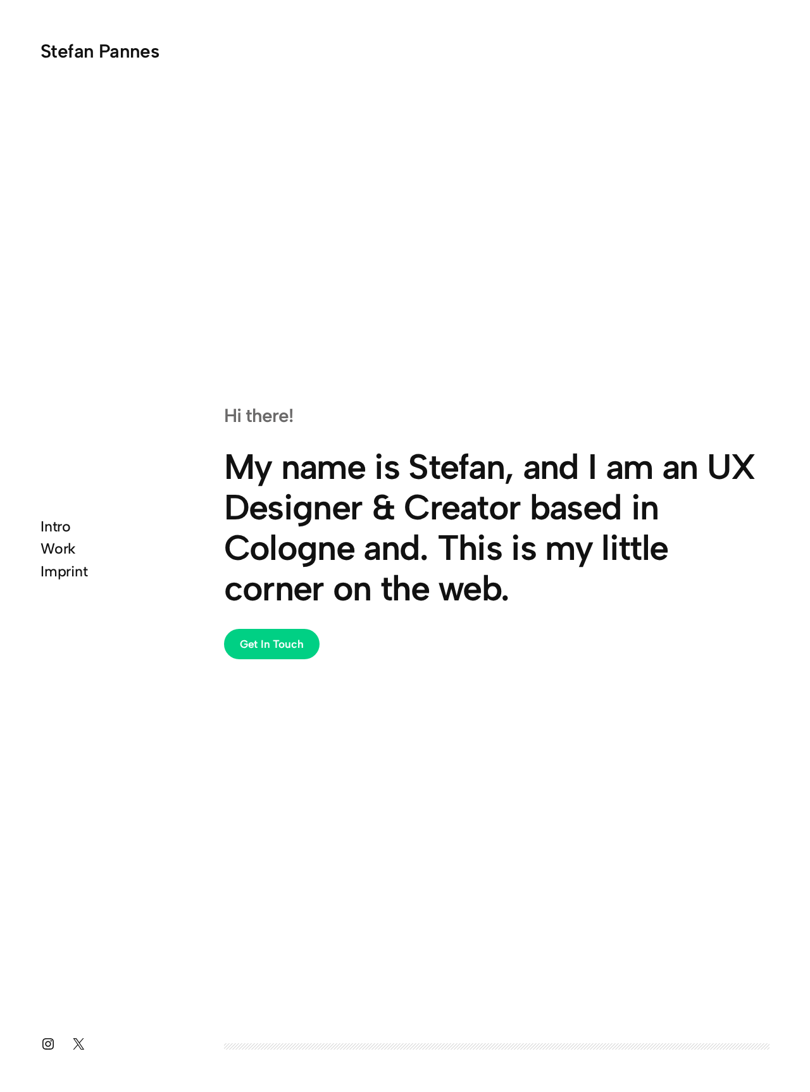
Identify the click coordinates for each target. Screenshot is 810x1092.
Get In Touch (272, 643)
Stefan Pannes (99, 51)
